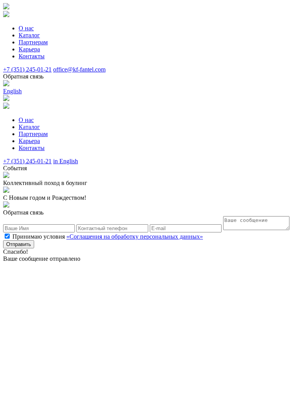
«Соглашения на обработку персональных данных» (134, 236)
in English (65, 161)
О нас (26, 28)
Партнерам (33, 42)
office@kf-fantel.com (79, 69)
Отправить (18, 244)
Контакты (32, 56)
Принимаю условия (107, 236)
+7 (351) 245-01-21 (27, 69)
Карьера (29, 49)
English (12, 91)
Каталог (29, 35)
